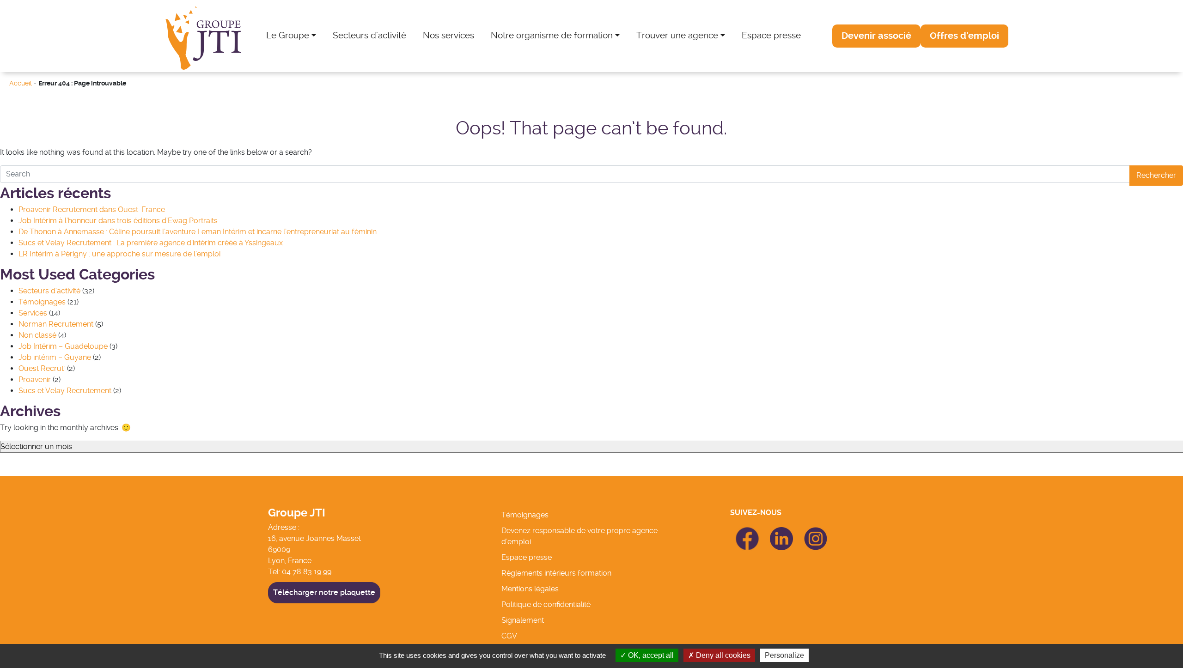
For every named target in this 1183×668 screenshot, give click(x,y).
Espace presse (771, 35)
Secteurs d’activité (369, 35)
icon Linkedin (781, 532)
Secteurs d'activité (49, 290)
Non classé (37, 335)
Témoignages (42, 302)
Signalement (522, 620)
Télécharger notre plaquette (324, 592)
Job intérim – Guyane (54, 357)
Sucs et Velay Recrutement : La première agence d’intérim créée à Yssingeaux (150, 242)
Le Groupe (287, 35)
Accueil (20, 83)
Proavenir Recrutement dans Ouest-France (91, 209)
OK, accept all (650, 655)
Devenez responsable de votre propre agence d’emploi (579, 536)
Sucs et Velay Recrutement (64, 390)
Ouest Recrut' (41, 368)
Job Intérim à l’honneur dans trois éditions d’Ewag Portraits (118, 220)
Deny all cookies (722, 655)
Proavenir (34, 379)
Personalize (784, 655)
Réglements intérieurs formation (556, 573)
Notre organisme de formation (552, 35)
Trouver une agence (677, 35)
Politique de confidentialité (546, 604)
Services (32, 313)
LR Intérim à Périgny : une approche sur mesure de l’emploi (119, 253)
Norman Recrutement (55, 324)
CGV (509, 636)
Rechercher (1156, 175)
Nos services (448, 35)
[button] (876, 36)
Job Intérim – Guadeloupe (63, 346)
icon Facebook (747, 531)
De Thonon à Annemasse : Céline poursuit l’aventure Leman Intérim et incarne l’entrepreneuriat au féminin (197, 231)
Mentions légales (530, 588)
